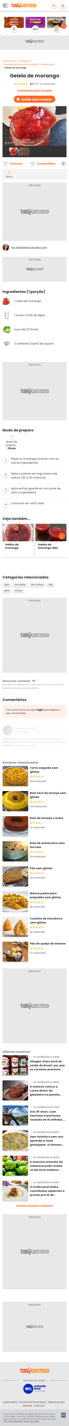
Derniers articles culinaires (34, 1206)
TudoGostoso (10, 61)
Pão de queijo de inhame (47, 943)
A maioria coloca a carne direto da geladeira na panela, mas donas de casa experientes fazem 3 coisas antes (45, 1091)
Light (6, 584)
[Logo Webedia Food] (34, 1388)
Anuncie (27, 1405)
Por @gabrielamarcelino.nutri (29, 247)
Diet (50, 584)
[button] (63, 26)
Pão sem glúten (41, 868)
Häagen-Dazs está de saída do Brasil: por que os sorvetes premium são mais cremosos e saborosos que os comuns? (47, 1065)
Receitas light (48, 64)
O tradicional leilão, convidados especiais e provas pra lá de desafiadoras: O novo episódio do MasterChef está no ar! (47, 1191)
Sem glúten (20, 584)
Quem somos (10, 1402)
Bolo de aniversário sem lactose (47, 845)
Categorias (25, 61)
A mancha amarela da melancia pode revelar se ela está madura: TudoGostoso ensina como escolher (46, 1166)
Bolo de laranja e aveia (46, 818)
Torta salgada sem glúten (44, 770)
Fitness (18, 590)
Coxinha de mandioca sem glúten (46, 920)
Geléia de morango (12, 546)
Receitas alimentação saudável (21, 64)
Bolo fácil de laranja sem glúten (48, 795)
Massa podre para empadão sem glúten (45, 895)
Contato (39, 1405)
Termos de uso (56, 1402)
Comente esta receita (34, 90)
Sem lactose (37, 584)
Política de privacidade (32, 1402)
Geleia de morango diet (48, 546)
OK (63, 1415)
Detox (7, 590)
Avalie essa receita (36, 99)
